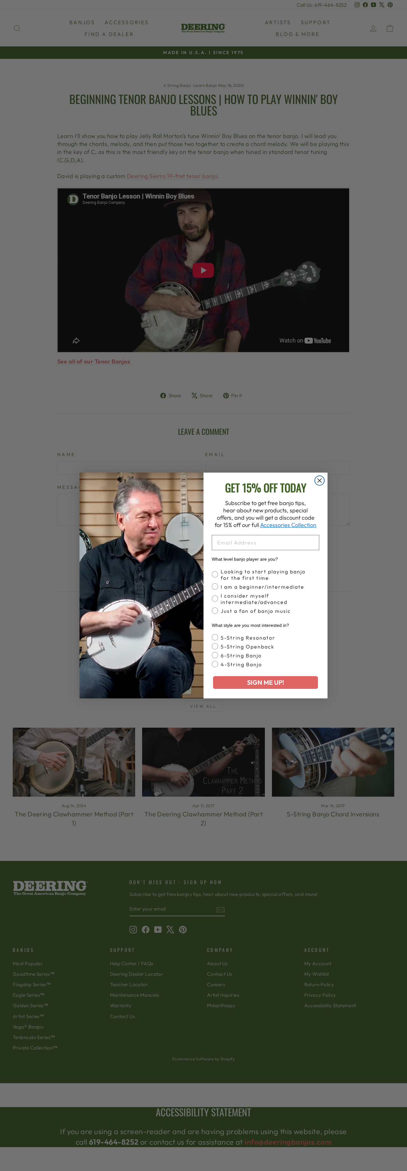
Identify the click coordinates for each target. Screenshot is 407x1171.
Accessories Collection (288, 525)
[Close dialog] (319, 480)
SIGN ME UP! (265, 682)
